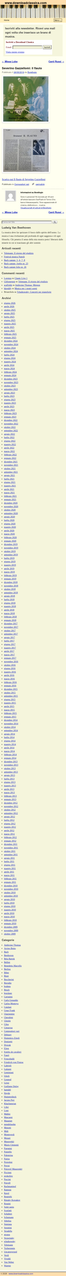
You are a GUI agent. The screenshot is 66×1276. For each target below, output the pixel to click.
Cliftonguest (9, 281)
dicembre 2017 (10, 623)
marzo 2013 (9, 792)
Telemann (8, 1245)
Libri (6, 1107)
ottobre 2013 (10, 768)
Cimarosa (8, 1027)
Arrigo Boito (10, 948)
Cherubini (8, 1017)
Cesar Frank (9, 1010)
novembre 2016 (11, 661)
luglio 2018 (9, 599)
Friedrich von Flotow (13, 1062)
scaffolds (8, 285)
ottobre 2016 (10, 665)
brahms (7, 986)
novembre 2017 (11, 627)
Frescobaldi (9, 1058)
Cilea (6, 1024)
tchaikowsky (9, 1241)
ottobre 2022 (10, 427)
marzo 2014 (9, 751)
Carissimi (8, 996)
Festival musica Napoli (14, 256)
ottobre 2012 (10, 809)
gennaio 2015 (10, 716)
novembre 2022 (11, 423)
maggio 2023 (10, 403)
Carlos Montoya (11, 1003)
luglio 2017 (9, 641)
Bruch (6, 990)
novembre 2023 (11, 382)
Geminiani (8, 1072)
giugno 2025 (9, 320)
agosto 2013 (9, 775)
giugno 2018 (9, 603)
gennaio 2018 (10, 620)
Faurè (6, 1055)
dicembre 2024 (10, 341)
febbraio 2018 (10, 616)
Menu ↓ (58, 20)
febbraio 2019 (10, 575)
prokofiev (8, 1176)
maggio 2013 (10, 785)
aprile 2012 (9, 830)
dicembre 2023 (10, 379)
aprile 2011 (9, 872)
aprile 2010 (9, 913)
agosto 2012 (9, 816)
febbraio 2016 (10, 682)
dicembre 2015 (10, 689)
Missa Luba (9, 61)
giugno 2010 (9, 906)
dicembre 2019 (10, 544)
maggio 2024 (10, 361)
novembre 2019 (11, 548)
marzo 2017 (9, 654)
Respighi (8, 1196)
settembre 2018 (11, 592)
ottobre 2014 (10, 727)
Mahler (7, 1114)
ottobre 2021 (10, 468)
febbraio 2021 (10, 496)
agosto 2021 (9, 475)
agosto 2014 (9, 734)
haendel (7, 1089)
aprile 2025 (9, 327)
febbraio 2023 (10, 413)
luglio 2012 (9, 820)
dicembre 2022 (10, 420)
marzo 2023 (9, 410)
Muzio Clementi (11, 1145)
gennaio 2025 (10, 337)
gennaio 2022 (10, 458)
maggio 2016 (10, 672)
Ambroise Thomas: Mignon (27, 285)
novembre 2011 (11, 847)
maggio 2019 (10, 565)
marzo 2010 (9, 916)
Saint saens (9, 1207)
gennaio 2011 (10, 882)
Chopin (7, 1020)
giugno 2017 (9, 644)
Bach (6, 952)
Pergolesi (8, 1162)
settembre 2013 (11, 772)
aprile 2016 (9, 675)
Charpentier (9, 1014)
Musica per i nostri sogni (26, 288)
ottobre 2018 (10, 589)
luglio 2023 (9, 396)
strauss (7, 1234)
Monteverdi (9, 1134)
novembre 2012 (11, 806)
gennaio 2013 (10, 799)
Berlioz (7, 969)
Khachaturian (10, 1103)
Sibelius (7, 1221)
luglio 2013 (9, 779)
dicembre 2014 (10, 720)
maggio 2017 (10, 648)
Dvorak (7, 1045)
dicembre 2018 (10, 582)
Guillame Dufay (11, 1086)
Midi (6, 1131)
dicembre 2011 (10, 844)
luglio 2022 (9, 437)
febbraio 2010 (10, 920)
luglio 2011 (9, 861)
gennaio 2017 (10, 658)
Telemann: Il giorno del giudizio (18, 253)
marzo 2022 (9, 451)
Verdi (6, 1255)
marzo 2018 (9, 613)
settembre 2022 (11, 430)
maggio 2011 (10, 868)
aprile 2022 (9, 447)
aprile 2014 (9, 747)
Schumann (8, 1217)
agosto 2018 (9, 596)
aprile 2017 (9, 651)
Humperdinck (10, 1096)
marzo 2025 (9, 330)
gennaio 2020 (10, 541)
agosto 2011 (9, 858)
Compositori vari (21, 184)
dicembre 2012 (10, 803)
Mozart (7, 1138)
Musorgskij (9, 1141)
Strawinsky (9, 1238)
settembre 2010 (11, 896)
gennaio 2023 (10, 417)
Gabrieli (7, 1065)
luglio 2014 (9, 737)
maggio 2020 (10, 527)
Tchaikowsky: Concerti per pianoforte (34, 292)
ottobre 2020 (10, 510)
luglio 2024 (9, 354)
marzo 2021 (9, 492)
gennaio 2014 (10, 758)
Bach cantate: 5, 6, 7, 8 (14, 260)
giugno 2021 (9, 482)
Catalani (7, 1007)
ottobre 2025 (10, 310)
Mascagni (8, 1117)
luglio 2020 (9, 520)
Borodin (7, 983)
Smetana (8, 1224)
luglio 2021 (9, 479)
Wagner (7, 1265)
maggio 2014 (10, 744)
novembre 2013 (11, 765)
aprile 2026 (9, 306)
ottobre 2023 (10, 385)
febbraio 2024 (10, 372)
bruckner (8, 993)
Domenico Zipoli (12, 1038)
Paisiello (8, 1151)
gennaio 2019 (10, 578)
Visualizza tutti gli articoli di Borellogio (36, 207)
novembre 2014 (11, 723)
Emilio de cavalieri (12, 1052)
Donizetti (8, 1041)
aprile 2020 (9, 530)
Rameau (7, 1189)
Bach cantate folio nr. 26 (15, 267)
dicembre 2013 (10, 761)
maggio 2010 (10, 909)
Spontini (8, 1227)
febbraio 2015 (10, 713)
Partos (7, 1158)
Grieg (6, 1083)
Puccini (7, 1179)
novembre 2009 (11, 930)
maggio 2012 (10, 827)
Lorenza (7, 278)
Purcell (7, 1183)
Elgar (6, 1048)
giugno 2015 (9, 699)
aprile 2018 (9, 610)
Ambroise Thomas (12, 945)
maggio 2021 (10, 485)
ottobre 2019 (10, 551)
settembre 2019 (11, 554)
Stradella (8, 1231)
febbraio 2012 (10, 837)
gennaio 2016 (10, 685)
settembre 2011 (11, 854)
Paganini (8, 1148)
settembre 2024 (11, 351)
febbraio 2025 (10, 334)
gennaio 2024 (10, 375)
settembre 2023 (11, 389)
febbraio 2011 (10, 878)
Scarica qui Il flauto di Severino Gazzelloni (23, 179)
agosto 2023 (9, 392)
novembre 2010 (11, 889)
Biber (6, 972)
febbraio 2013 (10, 796)
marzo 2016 (9, 678)
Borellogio (32, 72)
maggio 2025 (10, 323)
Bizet (6, 976)
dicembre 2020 (10, 503)
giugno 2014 (9, 741)
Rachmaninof (10, 1186)
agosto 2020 (9, 516)
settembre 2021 (11, 472)
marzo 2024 (9, 368)
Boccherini (9, 979)
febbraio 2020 (10, 537)
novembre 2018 (11, 585)
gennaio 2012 (10, 841)
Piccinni (7, 1172)
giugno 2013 (9, 782)
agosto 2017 (9, 637)
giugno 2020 (9, 523)
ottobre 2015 (10, 692)
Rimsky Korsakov (12, 1200)
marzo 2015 (9, 710)
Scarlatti (8, 1210)
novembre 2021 (11, 465)
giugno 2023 (9, 399)
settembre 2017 (11, 634)
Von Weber (9, 1262)
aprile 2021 (9, 489)
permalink (40, 184)
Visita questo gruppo (15, 52)
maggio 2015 (10, 703)
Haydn (7, 1093)
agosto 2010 (9, 899)
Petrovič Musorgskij (13, 1169)
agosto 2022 (9, 434)
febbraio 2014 (10, 754)
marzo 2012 (9, 834)
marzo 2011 (9, 875)
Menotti (7, 1127)
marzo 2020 (9, 534)
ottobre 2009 (10, 934)
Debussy (8, 1034)
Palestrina (8, 1155)
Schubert (8, 1214)
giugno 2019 (9, 561)
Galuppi (7, 1069)
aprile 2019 (9, 568)
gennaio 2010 (10, 923)
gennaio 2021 (10, 499)
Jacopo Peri (9, 1100)
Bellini (7, 962)
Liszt (6, 1110)
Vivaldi (7, 1258)
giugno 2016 (9, 668)
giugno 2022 (9, 441)
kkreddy (7, 288)
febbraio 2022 (10, 454)
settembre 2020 (11, 513)
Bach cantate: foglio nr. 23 (16, 263)
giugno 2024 (9, 358)
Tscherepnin (9, 1248)
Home (6, 20)
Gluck (6, 1076)
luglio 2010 (9, 903)
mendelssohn (10, 1124)
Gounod (7, 1079)
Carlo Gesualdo (11, 1000)
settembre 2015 (11, 696)
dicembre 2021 (10, 461)
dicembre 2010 (10, 885)
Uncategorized (10, 1251)
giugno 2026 (9, 303)
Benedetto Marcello (13, 965)
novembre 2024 (11, 344)
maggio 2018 (10, 606)
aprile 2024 (9, 365)
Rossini (7, 1203)
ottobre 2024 (10, 348)
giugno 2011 (9, 865)
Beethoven (8, 955)
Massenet (8, 1121)
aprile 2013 (9, 789)
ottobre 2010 (10, 892)
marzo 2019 (9, 572)
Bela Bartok (9, 958)
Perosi (7, 1165)
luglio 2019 (9, 558)
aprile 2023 (9, 406)
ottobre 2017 (10, 630)
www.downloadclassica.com (26, 2)
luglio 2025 (9, 317)
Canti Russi (56, 61)
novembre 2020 (11, 506)
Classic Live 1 (21, 278)
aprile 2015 (9, 706)
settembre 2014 (11, 730)
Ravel (6, 1193)
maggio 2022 (10, 444)
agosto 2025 (9, 313)
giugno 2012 (9, 823)
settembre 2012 (11, 813)
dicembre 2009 (10, 927)
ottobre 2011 (9, 851)
